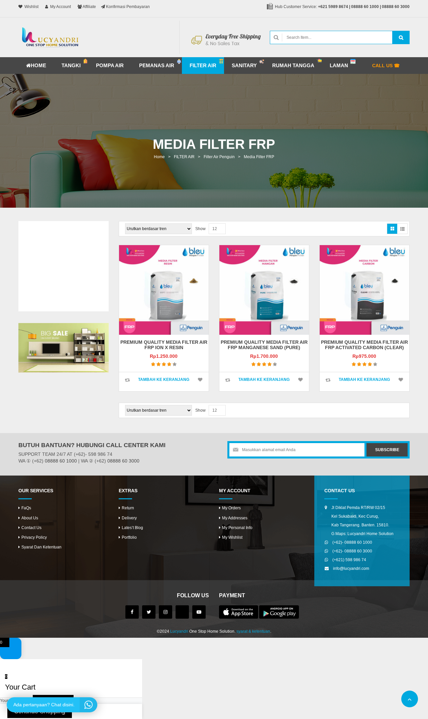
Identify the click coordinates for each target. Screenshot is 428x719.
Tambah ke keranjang (163, 379)
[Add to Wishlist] (200, 379)
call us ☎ (386, 65)
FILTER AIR (184, 157)
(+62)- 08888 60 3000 (352, 551)
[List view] (402, 229)
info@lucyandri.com (351, 568)
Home (159, 157)
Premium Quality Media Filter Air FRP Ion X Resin (163, 344)
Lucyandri (179, 631)
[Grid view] (392, 229)
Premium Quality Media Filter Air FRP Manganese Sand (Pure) (264, 344)
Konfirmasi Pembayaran (127, 6)
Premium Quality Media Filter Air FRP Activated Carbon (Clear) (364, 344)
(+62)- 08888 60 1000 (352, 542)
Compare (127, 380)
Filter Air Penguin (219, 157)
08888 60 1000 (365, 6)
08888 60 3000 (396, 6)
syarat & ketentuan (253, 631)
